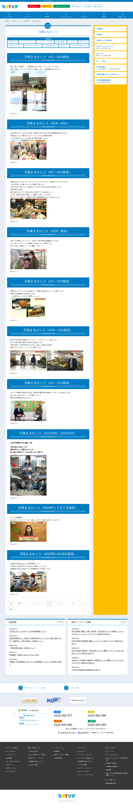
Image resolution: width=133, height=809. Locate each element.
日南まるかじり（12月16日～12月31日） (48, 433)
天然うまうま (82, 42)
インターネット (28, 16)
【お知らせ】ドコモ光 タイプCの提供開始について (28, 631)
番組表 (100, 34)
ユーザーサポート (63, 6)
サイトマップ (109, 751)
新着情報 (13, 622)
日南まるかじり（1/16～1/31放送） (48, 330)
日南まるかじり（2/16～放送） (48, 231)
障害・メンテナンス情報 (61, 754)
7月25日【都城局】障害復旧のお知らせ (86, 670)
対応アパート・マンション (36, 758)
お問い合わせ (77, 6)
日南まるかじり (14, 113)
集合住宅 (104, 16)
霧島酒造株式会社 (111, 783)
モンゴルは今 (71, 42)
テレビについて (82, 751)
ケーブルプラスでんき (66, 16)
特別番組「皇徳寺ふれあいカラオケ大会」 (24, 655)
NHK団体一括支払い (111, 763)
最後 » (11, 609)
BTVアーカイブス (15, 45)
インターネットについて (85, 754)
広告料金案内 (108, 68)
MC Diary (103, 54)
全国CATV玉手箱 (49, 45)
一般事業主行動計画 (111, 766)
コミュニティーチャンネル (85, 774)
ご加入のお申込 (33, 751)
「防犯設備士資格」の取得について (22, 648)
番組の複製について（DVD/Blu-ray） (108, 74)
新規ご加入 (34, 6)
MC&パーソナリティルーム (104, 47)
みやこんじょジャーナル (26, 42)
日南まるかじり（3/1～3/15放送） (48, 172)
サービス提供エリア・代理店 (37, 754)
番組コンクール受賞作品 (105, 40)
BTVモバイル (84, 16)
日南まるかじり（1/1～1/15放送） (48, 382)
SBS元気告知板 (59, 42)
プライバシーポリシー (112, 754)
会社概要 (98, 6)
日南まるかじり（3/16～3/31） (48, 123)
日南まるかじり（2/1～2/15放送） (48, 281)
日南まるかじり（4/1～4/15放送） (48, 56)
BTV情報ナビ (12, 42)
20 (72, 603)
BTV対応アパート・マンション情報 (34, 688)
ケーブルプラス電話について (86, 758)
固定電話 (47, 16)
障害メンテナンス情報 (81, 622)
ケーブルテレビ (9, 16)
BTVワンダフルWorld (32, 45)
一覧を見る (61, 622)
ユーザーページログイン (85, 768)
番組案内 (26, 21)
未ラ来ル (63, 45)
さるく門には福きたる (78, 45)
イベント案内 (101, 61)
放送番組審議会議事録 (103, 81)
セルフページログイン (84, 771)
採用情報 (88, 6)
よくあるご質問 (74, 688)
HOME (7, 21)
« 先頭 (18, 603)
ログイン (47, 6)
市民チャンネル (123, 16)
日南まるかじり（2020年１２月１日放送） (48, 507)
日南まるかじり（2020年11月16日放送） (48, 554)
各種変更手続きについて (36, 761)
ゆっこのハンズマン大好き (44, 42)
